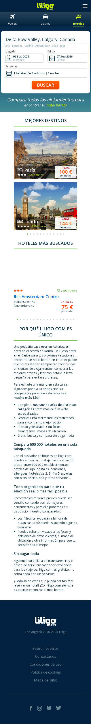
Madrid (29, 46)
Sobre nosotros (45, 648)
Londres (17, 46)
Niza (55, 46)
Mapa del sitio (45, 680)
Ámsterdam (42, 46)
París (7, 46)
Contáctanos (45, 656)
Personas (11, 66)
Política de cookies (45, 672)
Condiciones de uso (46, 664)
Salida (51, 51)
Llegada (10, 51)
